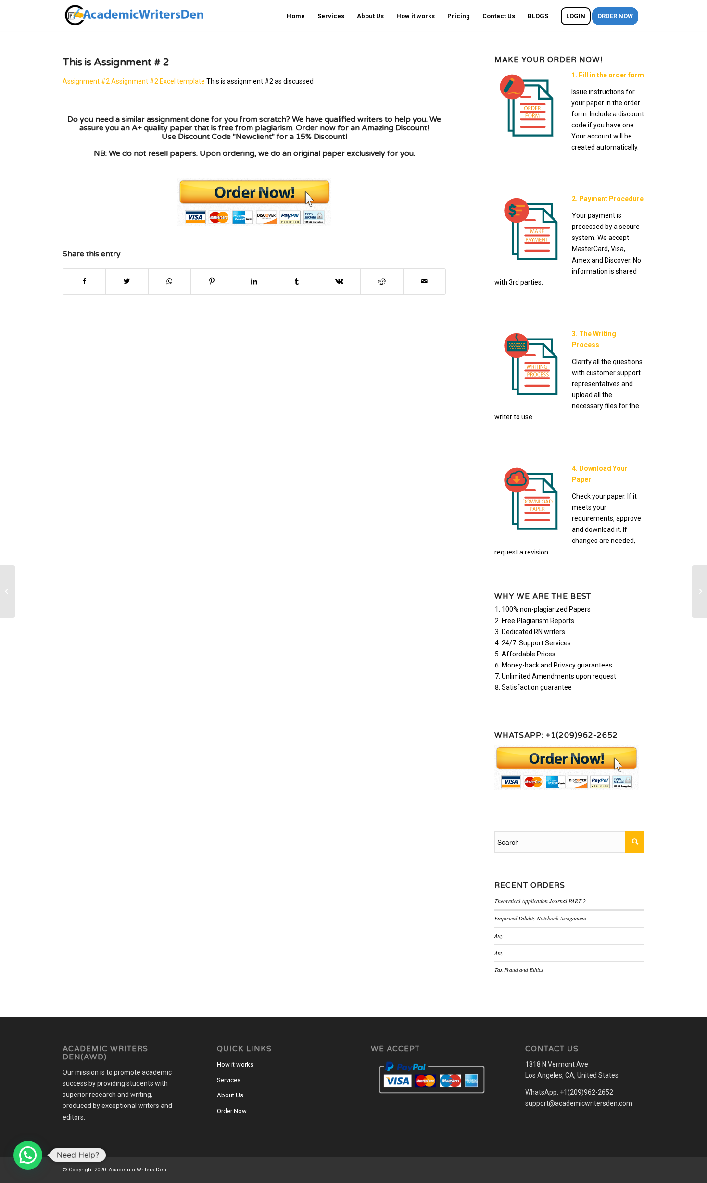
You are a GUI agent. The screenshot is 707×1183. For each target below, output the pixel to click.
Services (228, 1079)
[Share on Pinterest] (212, 281)
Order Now (232, 1111)
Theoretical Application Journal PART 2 (540, 901)
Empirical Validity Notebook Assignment (540, 918)
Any (498, 935)
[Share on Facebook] (84, 281)
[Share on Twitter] (127, 281)
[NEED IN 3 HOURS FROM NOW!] (7, 591)
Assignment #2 (86, 81)
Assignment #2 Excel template (158, 81)
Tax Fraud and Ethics (518, 969)
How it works (235, 1064)
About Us (230, 1095)
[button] (27, 1155)
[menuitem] (295, 16)
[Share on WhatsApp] (169, 281)
